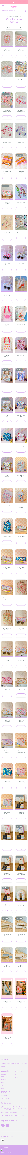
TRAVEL (3, 1082)
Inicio (7, 16)
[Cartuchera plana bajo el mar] (7, 818)
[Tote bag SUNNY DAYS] (21, 331)
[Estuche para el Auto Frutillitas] (21, 604)
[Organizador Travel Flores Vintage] (7, 55)
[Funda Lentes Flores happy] (7, 665)
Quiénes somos (19, 1075)
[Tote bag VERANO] (7, 331)
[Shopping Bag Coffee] (7, 1043)
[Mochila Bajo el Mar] (21, 481)
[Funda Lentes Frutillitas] (21, 635)
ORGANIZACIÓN (5, 1098)
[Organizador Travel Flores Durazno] (21, 55)
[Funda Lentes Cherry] (7, 270)
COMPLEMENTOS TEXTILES (5, 1091)
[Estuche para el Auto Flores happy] (7, 635)
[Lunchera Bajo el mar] (21, 421)
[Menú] (3, 6)
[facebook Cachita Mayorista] (3, 1125)
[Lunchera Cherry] (21, 360)
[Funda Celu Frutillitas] (21, 726)
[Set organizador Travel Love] (7, 971)
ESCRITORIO (4, 1095)
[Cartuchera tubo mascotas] (21, 543)
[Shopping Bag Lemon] (7, 1007)
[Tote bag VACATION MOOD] (7, 361)
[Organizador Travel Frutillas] (7, 849)
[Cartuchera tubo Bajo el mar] (7, 604)
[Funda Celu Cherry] (7, 696)
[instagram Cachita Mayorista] (7, 1125)
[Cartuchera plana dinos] (7, 788)
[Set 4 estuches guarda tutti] (7, 178)
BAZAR (3, 1088)
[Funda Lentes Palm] (21, 270)
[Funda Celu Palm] (21, 694)
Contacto (17, 1078)
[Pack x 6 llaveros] (21, 207)
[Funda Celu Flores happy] (7, 726)
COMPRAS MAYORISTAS (4, 1075)
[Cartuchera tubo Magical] (7, 573)
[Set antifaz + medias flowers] (21, 116)
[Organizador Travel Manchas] (7, 86)
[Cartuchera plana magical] (21, 788)
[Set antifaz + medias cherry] (7, 147)
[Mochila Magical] (7, 511)
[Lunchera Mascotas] (7, 481)
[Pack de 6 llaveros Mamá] (7, 239)
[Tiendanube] (6, 1152)
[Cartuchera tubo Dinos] (21, 573)
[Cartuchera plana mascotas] (21, 757)
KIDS (2, 1085)
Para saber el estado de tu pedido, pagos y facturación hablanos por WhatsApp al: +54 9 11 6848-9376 (15, 1108)
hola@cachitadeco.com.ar (10, 1112)
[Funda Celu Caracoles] (21, 665)
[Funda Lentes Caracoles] (7, 300)
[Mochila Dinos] (7, 541)
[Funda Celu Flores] (7, 757)
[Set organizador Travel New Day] (21, 971)
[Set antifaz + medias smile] (21, 147)
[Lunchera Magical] (21, 451)
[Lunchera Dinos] (7, 451)
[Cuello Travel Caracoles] (21, 910)
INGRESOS (4, 1079)
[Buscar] (25, 11)
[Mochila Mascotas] (21, 512)
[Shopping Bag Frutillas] (21, 1007)
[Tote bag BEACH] (21, 299)
